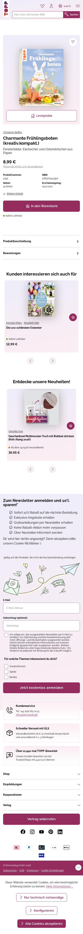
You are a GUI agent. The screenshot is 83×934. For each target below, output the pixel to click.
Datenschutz (10, 870)
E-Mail (6, 600)
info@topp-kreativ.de (27, 714)
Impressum (33, 870)
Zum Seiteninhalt (16, 4)
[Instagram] (32, 832)
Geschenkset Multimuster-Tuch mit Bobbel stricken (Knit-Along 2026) (41, 438)
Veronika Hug (15, 431)
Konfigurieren (43, 910)
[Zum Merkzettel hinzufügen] (73, 42)
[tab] (41, 241)
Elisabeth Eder (31, 323)
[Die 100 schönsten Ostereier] (41, 299)
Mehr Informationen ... (59, 886)
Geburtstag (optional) (15, 618)
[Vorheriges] (30, 361)
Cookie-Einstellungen (52, 870)
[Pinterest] (50, 832)
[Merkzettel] (42, 6)
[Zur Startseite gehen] (6, 8)
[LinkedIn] (60, 832)
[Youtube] (41, 832)
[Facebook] (23, 832)
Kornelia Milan (14, 323)
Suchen (74, 14)
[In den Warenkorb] (73, 317)
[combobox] (37, 14)
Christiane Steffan (12, 132)
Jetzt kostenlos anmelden (41, 688)
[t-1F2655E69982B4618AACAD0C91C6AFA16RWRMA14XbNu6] (41, 77)
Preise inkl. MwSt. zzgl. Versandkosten (23, 166)
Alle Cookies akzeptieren (44, 924)
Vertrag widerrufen (41, 819)
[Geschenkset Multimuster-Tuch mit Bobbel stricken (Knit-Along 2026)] (41, 407)
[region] (41, 79)
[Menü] (78, 6)
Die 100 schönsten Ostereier (24, 327)
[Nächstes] (52, 361)
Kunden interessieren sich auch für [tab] (41, 273)
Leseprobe (44, 116)
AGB (21, 870)
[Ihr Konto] (51, 6)
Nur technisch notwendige (43, 897)
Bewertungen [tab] (11, 253)
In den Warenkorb (44, 206)
